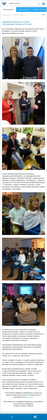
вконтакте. (30, 397)
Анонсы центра (24, 9)
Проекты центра (39, 9)
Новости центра (8, 9)
